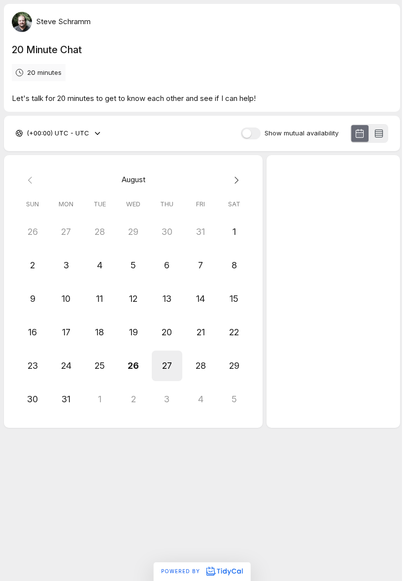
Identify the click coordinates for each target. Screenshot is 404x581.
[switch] (251, 133)
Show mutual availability (301, 133)
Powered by (181, 571)
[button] (167, 366)
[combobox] (28, 133)
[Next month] (234, 180)
